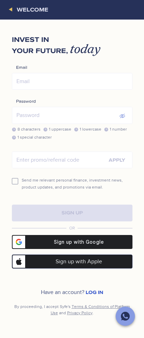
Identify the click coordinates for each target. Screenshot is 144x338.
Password (26, 101)
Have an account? (72, 292)
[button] (12, 10)
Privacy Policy (80, 312)
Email (21, 67)
